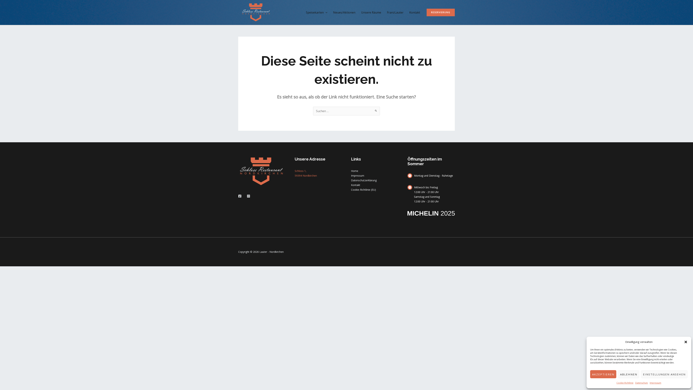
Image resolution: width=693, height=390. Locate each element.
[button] (686, 342)
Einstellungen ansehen (664, 374)
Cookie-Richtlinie (624, 382)
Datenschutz (641, 382)
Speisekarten (315, 12)
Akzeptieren (603, 374)
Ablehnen (628, 374)
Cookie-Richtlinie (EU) (363, 189)
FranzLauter (395, 12)
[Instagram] (248, 196)
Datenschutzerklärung (364, 180)
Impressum (655, 382)
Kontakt (414, 12)
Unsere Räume (371, 12)
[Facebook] (239, 196)
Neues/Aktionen (344, 12)
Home (354, 171)
